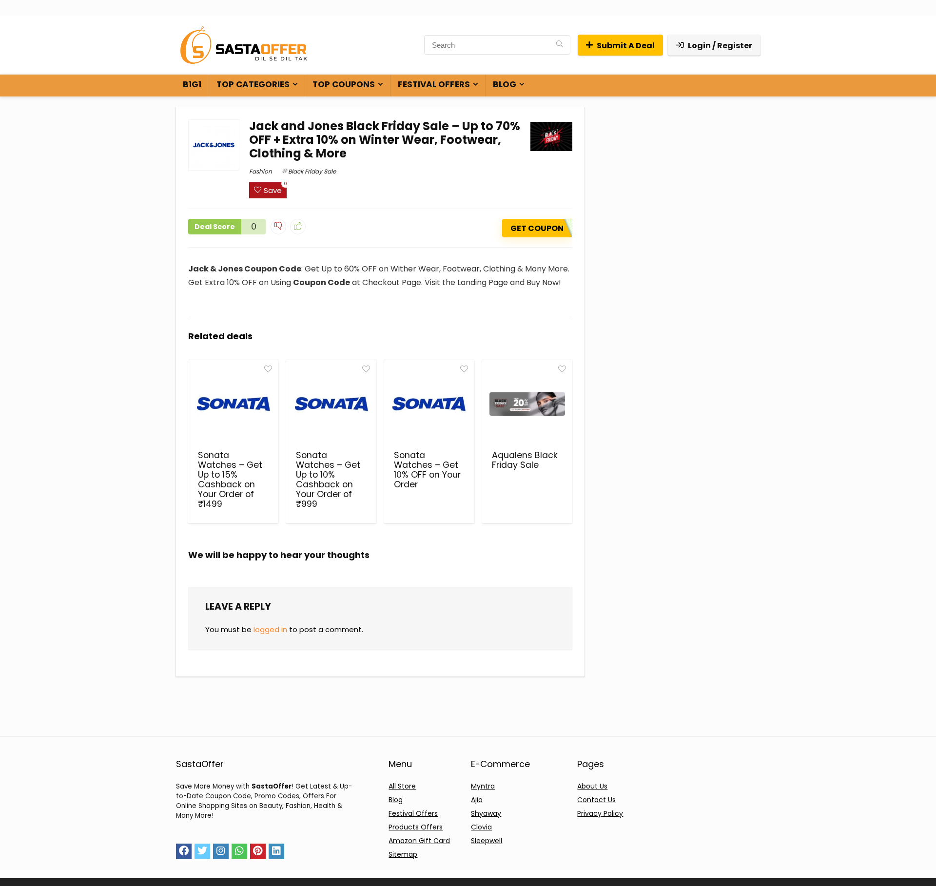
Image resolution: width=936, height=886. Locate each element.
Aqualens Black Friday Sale (525, 460)
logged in (270, 629)
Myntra (483, 786)
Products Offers (416, 827)
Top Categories (253, 84)
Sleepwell (486, 841)
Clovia (481, 827)
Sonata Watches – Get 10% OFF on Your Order (427, 469)
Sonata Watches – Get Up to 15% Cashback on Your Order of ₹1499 (230, 479)
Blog (504, 84)
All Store (402, 786)
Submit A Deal (626, 45)
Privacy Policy (600, 813)
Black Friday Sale (312, 171)
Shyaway (486, 813)
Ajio (477, 800)
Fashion (260, 171)
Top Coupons (343, 84)
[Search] (559, 45)
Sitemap (403, 854)
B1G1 (192, 84)
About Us (592, 786)
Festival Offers (434, 84)
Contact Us (596, 800)
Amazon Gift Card (419, 841)
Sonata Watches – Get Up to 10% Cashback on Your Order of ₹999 (328, 479)
